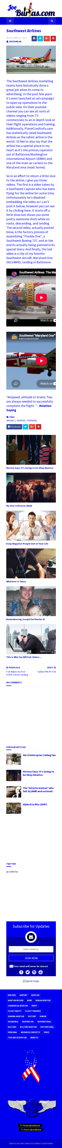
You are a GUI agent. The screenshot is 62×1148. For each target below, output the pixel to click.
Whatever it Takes (16, 581)
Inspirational (44, 1021)
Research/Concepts (30, 1032)
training (49, 124)
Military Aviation (28, 1027)
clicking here (22, 210)
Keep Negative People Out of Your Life (27, 543)
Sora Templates (26, 1143)
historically (30, 85)
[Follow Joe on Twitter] (27, 972)
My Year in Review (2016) (19, 505)
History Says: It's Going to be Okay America (29, 467)
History (32, 1016)
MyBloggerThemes (44, 1143)
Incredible (13, 1021)
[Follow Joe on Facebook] (21, 972)
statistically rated (24, 133)
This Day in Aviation (17, 1037)
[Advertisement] (31, 838)
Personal (32, 420)
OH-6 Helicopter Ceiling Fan (39, 755)
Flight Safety (14, 1011)
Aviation (21, 420)
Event (34, 1006)
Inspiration (28, 1021)
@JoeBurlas (12, 871)
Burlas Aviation (43, 1000)
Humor (43, 1016)
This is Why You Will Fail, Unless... (23, 657)
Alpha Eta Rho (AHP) (35, 804)
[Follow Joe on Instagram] (34, 972)
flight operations (25, 124)
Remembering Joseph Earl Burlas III (25, 619)
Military (12, 1027)
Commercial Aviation (18, 1006)
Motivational (47, 1027)
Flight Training (33, 1011)
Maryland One (43, 258)
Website (34, 1037)
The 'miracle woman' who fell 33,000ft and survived (38, 789)
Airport (23, 995)
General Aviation (16, 1016)
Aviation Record (15, 1000)
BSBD (29, 1000)
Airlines (10, 420)
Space (46, 1032)
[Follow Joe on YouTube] (40, 972)
